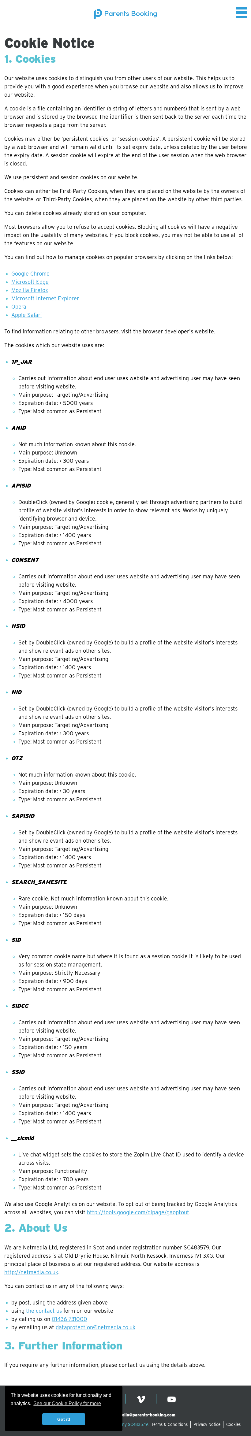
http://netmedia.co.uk (31, 1272)
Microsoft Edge (30, 282)
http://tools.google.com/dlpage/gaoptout (138, 1212)
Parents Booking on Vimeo (141, 1399)
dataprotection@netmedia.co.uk (95, 1327)
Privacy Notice (206, 1424)
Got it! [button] (63, 1419)
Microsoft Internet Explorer (45, 298)
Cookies (233, 1424)
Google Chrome (30, 273)
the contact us (44, 1311)
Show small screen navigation (241, 12)
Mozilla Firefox (29, 290)
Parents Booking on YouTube (171, 1399)
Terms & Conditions (169, 1424)
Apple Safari (26, 315)
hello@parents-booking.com (147, 1414)
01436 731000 (69, 1319)
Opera (18, 306)
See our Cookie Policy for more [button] (67, 1403)
